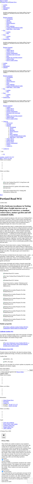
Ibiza (4, 6)
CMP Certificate (7, 428)
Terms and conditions (8, 422)
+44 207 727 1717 (13, 404)
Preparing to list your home (13, 54)
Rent (4, 34)
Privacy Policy (20, 372)
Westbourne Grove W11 (6, 349)
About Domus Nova (8, 400)
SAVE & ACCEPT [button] (6, 481)
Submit (2, 373)
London (5, 5)
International (6, 7)
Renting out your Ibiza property (14, 57)
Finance (8, 144)
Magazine (8, 22)
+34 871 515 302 (12, 406)
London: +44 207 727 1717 (7, 157)
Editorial (5, 9)
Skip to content (4, 0)
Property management (11, 53)
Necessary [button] (4, 458)
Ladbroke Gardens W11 (6, 331)
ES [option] (4, 154)
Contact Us (9, 146)
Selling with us (10, 50)
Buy (4, 30)
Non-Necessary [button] (5, 470)
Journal (8, 20)
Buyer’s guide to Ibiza (12, 60)
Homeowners (6, 39)
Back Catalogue (10, 26)
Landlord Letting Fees (8, 425)
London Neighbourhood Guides (14, 27)
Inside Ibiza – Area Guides (13, 29)
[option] (18, 154)
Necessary (6, 460)
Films (7, 24)
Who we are (9, 123)
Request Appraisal (7, 17)
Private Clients (10, 141)
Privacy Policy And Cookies (10, 424)
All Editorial (9, 19)
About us (5, 121)
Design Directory (10, 23)
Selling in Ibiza (10, 59)
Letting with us (10, 51)
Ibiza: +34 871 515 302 (6, 158)
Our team (8, 124)
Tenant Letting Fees (8, 427)
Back (1, 194)
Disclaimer (6, 401)
